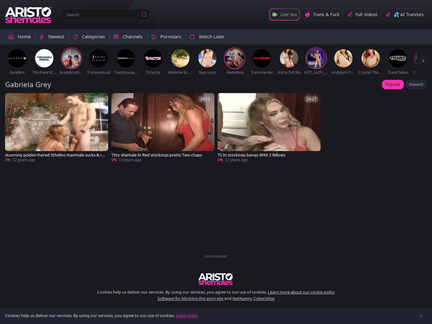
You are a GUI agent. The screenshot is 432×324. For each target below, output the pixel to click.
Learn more (187, 315)
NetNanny (242, 298)
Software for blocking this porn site (190, 298)
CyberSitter (264, 298)
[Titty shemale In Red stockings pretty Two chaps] (162, 128)
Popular (393, 84)
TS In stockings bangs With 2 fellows (251, 155)
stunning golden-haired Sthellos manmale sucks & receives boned (54, 155)
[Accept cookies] (421, 315)
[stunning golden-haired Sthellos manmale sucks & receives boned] (56, 128)
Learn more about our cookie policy (301, 292)
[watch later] (13, 101)
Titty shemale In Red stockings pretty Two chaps (156, 155)
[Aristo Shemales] (28, 14)
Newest (416, 84)
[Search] (144, 14)
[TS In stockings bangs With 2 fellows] (269, 128)
